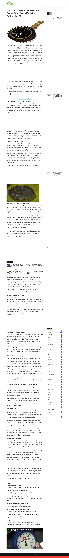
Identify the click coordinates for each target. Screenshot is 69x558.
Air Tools (49, 369)
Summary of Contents (23, 98)
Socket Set (49, 367)
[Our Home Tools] (10, 3)
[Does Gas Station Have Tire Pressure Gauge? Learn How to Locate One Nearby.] (28, 265)
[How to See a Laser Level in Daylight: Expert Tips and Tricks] (49, 13)
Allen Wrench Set (50, 386)
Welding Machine (50, 344)
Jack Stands (50, 404)
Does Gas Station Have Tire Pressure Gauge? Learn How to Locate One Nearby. (37, 265)
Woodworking (38, 2)
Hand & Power (46, 2)
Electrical (53, 2)
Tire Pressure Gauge (51, 409)
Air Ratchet (49, 417)
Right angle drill (50, 384)
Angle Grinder (50, 339)
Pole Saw (49, 391)
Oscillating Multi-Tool (51, 376)
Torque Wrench (50, 402)
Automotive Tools (50, 399)
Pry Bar (49, 381)
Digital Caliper (50, 379)
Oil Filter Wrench (50, 414)
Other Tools (59, 2)
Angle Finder (50, 372)
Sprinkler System (50, 389)
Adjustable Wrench (51, 374)
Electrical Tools (50, 392)
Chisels (49, 397)
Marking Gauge (50, 382)
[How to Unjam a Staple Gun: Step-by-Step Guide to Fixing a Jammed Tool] (49, 132)
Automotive (24, 2)
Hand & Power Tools (51, 332)
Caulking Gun (50, 357)
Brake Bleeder (50, 407)
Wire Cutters (50, 359)
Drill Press (49, 337)
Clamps (49, 354)
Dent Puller (49, 412)
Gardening (31, 2)
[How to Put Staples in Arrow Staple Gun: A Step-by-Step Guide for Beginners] (49, 285)
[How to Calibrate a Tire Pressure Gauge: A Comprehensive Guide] (28, 272)
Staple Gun (49, 342)
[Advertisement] (25, 73)
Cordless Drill (50, 334)
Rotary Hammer (50, 371)
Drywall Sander (50, 377)
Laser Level (49, 349)
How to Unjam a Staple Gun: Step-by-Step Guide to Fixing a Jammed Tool (57, 95)
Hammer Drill (50, 347)
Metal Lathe (49, 362)
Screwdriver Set (50, 364)
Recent (59, 9)
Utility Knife (49, 352)
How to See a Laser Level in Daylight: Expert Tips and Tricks (57, 13)
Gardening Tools (50, 387)
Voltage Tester (50, 394)
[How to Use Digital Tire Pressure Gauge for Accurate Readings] (9, 272)
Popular (50, 9)
